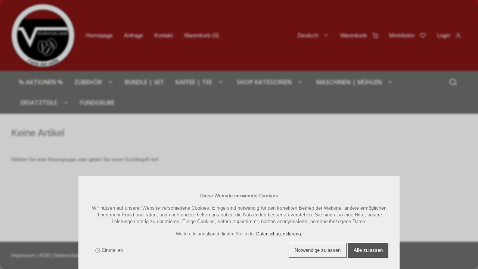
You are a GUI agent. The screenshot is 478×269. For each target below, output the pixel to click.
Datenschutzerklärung (278, 233)
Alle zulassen (368, 250)
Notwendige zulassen (318, 250)
